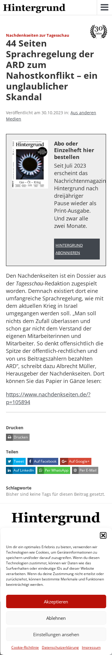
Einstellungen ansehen (56, 634)
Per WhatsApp (56, 470)
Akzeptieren (56, 602)
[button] (103, 535)
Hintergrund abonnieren (69, 249)
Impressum (91, 647)
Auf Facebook (44, 461)
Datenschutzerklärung (60, 647)
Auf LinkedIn (23, 470)
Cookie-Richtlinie (25, 647)
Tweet (18, 461)
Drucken (20, 437)
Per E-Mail (87, 470)
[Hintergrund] (34, 8)
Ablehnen (56, 618)
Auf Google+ (79, 461)
